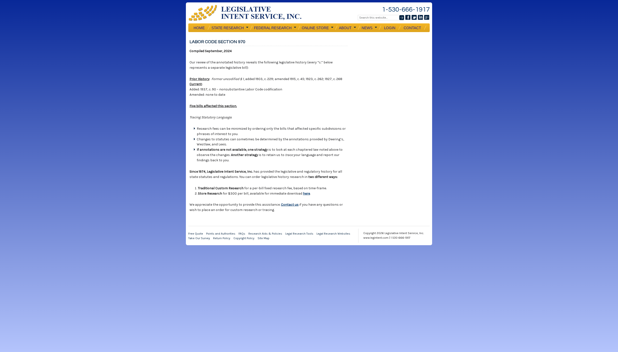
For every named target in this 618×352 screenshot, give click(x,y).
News (366, 28)
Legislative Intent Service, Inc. (248, 12)
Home (199, 28)
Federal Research (272, 28)
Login (389, 28)
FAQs (242, 233)
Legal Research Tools (299, 233)
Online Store (315, 28)
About (344, 28)
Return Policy (221, 238)
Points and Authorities (220, 233)
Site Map (263, 238)
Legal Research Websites (333, 233)
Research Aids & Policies (265, 233)
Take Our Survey (199, 238)
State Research (227, 28)
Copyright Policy (243, 238)
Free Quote (195, 233)
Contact (412, 28)
